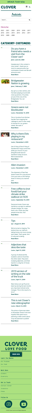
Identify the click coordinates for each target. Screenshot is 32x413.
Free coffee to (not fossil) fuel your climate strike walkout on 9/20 (20, 192)
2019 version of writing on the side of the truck (20, 274)
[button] (26, 6)
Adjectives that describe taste (18, 246)
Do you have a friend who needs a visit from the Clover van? (21, 52)
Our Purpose (5, 361)
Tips (13, 220)
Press (3, 391)
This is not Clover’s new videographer (20, 301)
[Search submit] (29, 19)
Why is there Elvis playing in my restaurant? (20, 136)
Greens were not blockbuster (19, 108)
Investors (4, 388)
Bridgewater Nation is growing (20, 82)
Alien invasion (18, 165)
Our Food (4, 364)
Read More (14, 74)
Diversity (4, 376)
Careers (3, 373)
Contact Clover (6, 385)
